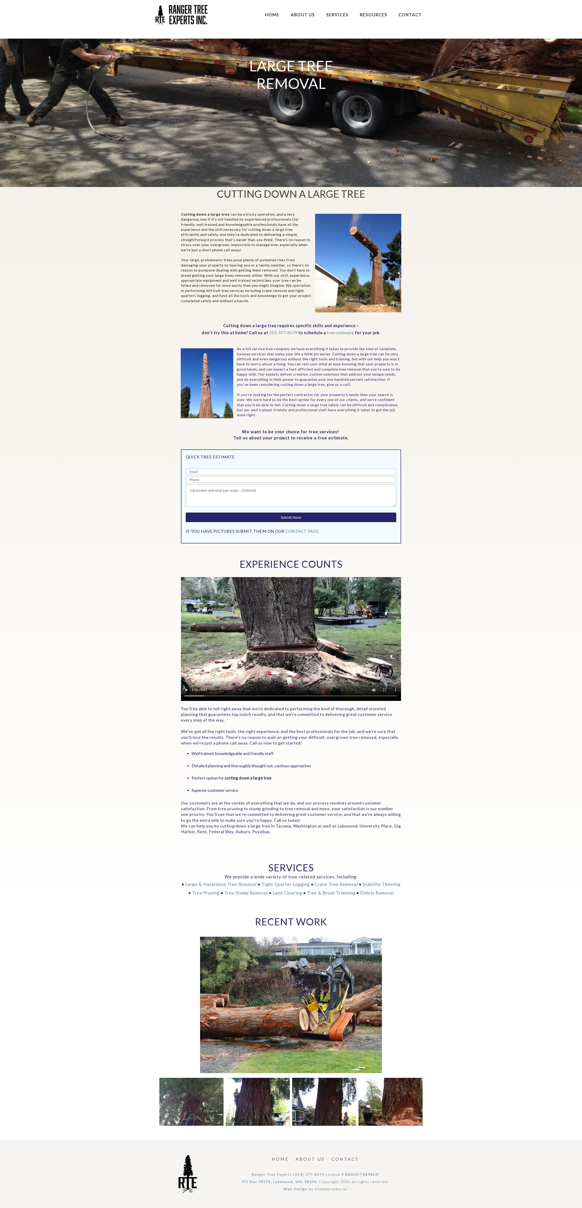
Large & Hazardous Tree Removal (221, 884)
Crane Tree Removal (336, 884)
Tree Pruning (206, 892)
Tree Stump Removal (246, 892)
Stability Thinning (382, 884)
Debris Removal (377, 892)
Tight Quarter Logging (285, 884)
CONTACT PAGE (302, 531)
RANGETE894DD (362, 1174)
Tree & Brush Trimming (331, 892)
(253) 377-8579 (308, 1174)
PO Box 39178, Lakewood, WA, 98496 (279, 1181)
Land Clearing (287, 892)
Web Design (295, 1189)
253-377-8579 (283, 332)
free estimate (340, 332)
